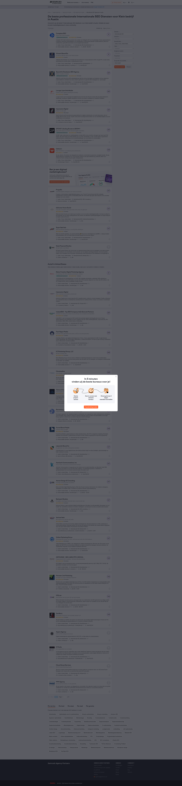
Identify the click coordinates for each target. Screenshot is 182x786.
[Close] (116, 376)
